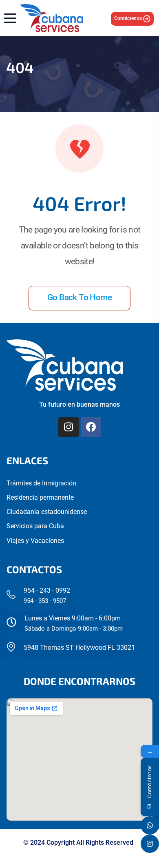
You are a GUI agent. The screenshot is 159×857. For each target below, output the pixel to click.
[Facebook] (91, 427)
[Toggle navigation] (8, 18)
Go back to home (79, 297)
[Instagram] (68, 427)
